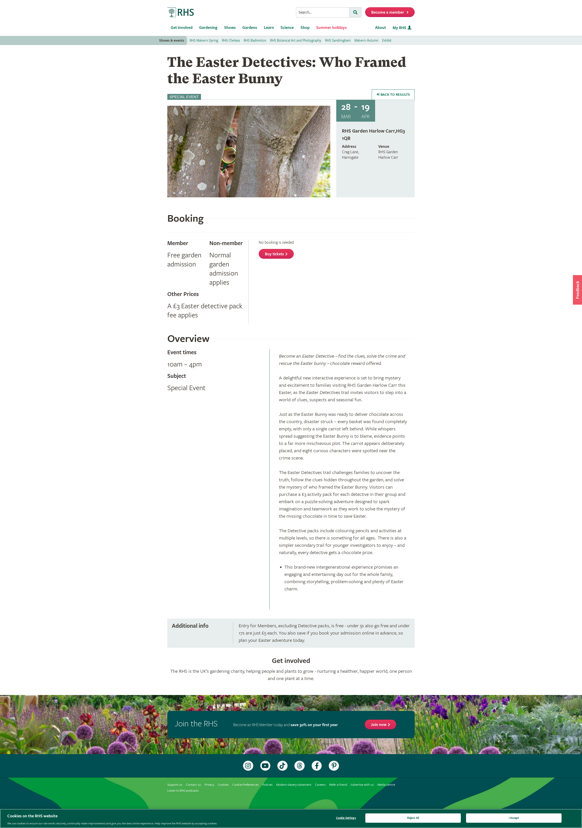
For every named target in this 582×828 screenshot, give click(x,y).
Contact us (193, 785)
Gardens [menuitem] (249, 27)
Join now (378, 724)
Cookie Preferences (245, 785)
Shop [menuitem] (305, 27)
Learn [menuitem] (269, 27)
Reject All (413, 818)
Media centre (386, 785)
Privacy (209, 785)
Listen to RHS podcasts (183, 791)
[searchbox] (322, 12)
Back (395, 95)
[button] (577, 290)
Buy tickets (274, 254)
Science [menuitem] (287, 27)
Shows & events (171, 40)
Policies (267, 785)
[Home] (180, 13)
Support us (174, 785)
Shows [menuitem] (230, 27)
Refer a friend (338, 785)
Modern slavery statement (293, 785)
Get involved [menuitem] (182, 27)
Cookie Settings (346, 818)
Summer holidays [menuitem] (331, 27)
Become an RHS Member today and (285, 725)
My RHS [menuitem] (399, 27)
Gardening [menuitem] (208, 27)
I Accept (514, 818)
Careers (320, 785)
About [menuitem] (380, 27)
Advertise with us (362, 785)
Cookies (223, 785)
